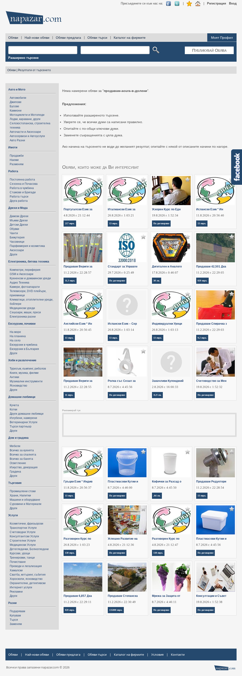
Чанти (14, 233)
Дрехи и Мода (18, 208)
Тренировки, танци (22, 557)
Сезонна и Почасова (24, 183)
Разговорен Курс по (77, 538)
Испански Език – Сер (122, 323)
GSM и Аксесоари (21, 274)
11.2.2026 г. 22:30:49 (122, 602)
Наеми (14, 160)
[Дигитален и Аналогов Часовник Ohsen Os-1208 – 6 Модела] (171, 247)
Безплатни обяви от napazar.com (33, 17)
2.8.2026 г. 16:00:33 (165, 387)
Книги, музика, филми (24, 373)
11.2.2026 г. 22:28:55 (77, 387)
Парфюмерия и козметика (27, 246)
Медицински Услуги (23, 545)
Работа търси (19, 196)
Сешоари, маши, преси (25, 312)
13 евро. (113, 223)
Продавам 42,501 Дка (211, 266)
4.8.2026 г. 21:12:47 (165, 545)
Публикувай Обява (209, 50)
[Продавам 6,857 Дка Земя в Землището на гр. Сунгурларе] (83, 577)
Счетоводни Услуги (22, 532)
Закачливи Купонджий (167, 381)
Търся (14, 619)
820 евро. (202, 280)
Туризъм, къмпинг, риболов (28, 368)
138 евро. (70, 552)
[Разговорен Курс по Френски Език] (171, 519)
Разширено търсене (23, 58)
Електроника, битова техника (28, 261)
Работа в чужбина (22, 188)
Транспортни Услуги (23, 528)
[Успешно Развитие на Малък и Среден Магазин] (127, 519)
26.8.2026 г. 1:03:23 (77, 545)
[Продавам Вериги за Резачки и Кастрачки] (83, 247)
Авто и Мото (16, 89)
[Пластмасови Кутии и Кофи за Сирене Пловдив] (215, 519)
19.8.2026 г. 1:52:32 (209, 387)
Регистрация (216, 3)
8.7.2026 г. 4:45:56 (120, 387)
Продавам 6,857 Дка (78, 596)
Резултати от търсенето (34, 70)
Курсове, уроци (20, 553)
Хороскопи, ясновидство (26, 579)
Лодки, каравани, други (25, 119)
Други (13, 254)
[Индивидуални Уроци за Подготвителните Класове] (171, 304)
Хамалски (16, 570)
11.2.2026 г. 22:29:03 (210, 330)
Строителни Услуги (23, 540)
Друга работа (19, 200)
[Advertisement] (151, 19)
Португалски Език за (78, 209)
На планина (18, 336)
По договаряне (161, 223)
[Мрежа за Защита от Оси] (171, 577)
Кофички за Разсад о (166, 481)
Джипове (16, 102)
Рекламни (16, 591)
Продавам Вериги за (78, 266)
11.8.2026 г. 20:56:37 (77, 487)
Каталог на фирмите (130, 37)
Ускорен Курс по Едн (166, 209)
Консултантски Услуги (24, 536)
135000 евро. (115, 610)
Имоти (12, 147)
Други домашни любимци (26, 413)
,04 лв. (156, 495)
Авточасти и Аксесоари (25, 131)
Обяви (13, 37)
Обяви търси (97, 37)
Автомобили (18, 97)
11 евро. (69, 395)
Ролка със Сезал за (122, 381)
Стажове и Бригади (23, 192)
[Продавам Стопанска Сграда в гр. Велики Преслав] (127, 577)
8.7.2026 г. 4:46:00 (120, 487)
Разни (12, 603)
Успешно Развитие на (123, 538)
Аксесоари (17, 250)
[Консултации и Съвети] (215, 577)
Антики (14, 377)
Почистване (18, 562)
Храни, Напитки (20, 495)
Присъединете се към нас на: (142, 3)
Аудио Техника (19, 282)
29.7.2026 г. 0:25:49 (121, 272)
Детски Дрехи (19, 224)
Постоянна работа (22, 179)
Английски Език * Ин (78, 323)
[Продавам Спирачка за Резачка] (215, 304)
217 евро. (70, 223)
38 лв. (156, 280)
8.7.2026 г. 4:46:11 (164, 602)
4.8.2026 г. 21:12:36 (121, 545)
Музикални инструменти (26, 381)
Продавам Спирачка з (211, 323)
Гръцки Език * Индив (78, 481)
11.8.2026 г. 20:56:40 (210, 215)
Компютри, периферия (25, 269)
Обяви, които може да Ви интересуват (100, 167)
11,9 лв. (157, 395)
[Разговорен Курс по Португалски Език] (83, 519)
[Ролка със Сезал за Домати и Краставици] (127, 362)
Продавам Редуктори (211, 481)
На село (15, 340)
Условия (157, 654)
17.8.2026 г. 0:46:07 (165, 272)
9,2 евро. (202, 337)
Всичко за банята (21, 459)
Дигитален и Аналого (167, 266)
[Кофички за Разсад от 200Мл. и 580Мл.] (171, 462)
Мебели (15, 446)
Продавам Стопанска (123, 596)
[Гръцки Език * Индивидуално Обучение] (83, 462)
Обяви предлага (68, 37)
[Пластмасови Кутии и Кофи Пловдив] (127, 462)
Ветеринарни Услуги (23, 422)
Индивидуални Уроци (167, 323)
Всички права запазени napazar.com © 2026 (37, 667)
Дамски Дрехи (19, 216)
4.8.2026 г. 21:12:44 (77, 215)
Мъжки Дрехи (19, 220)
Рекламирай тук (71, 410)
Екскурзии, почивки (21, 323)
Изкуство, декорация (24, 467)
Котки (13, 409)
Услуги (13, 515)
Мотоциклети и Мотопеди (27, 114)
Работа (13, 171)
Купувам (15, 615)
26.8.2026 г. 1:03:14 (121, 330)
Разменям (16, 164)
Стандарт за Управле (123, 266)
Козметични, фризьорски (26, 523)
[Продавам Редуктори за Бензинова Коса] (215, 462)
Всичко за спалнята (23, 454)
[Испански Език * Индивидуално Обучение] (215, 190)
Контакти (178, 654)
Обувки (14, 229)
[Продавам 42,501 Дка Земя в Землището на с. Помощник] (215, 247)
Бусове (14, 106)
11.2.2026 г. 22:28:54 (210, 487)
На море (15, 332)
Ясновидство (18, 385)
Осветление (18, 463)
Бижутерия (17, 237)
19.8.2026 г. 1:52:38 (209, 602)
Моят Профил (222, 37)
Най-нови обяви (37, 37)
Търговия (15, 483)
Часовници (17, 241)
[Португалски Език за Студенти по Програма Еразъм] (83, 190)
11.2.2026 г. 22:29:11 (77, 602)
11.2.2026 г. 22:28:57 (77, 272)
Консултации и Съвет (211, 596)
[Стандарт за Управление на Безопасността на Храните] (127, 247)
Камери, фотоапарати (25, 286)
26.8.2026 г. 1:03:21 (121, 215)
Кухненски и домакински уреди (30, 278)
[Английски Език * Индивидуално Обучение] (83, 304)
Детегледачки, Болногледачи (29, 549)
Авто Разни (17, 140)
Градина (15, 471)
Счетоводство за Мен (211, 381)
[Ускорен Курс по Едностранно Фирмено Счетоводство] (171, 190)
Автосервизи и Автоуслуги (27, 136)
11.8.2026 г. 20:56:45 (77, 330)
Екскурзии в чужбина (23, 344)
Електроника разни (23, 316)
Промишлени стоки (23, 491)
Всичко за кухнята (22, 450)
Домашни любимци (21, 397)
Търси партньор (20, 426)
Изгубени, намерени (23, 418)
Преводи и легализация (26, 566)
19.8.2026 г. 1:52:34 (165, 215)
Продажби (17, 155)
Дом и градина (18, 437)
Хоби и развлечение (22, 360)
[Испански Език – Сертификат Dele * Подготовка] (127, 304)
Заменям (16, 624)
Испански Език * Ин (209, 209)
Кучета (14, 405)
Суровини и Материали (25, 504)
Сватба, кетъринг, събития (28, 574)
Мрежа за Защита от (166, 596)
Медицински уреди (22, 308)
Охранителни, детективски (28, 583)
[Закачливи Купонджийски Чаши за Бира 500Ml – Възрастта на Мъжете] (171, 362)
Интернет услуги (21, 587)
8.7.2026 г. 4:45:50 (164, 487)
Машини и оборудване (25, 499)
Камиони (16, 110)
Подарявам (17, 611)
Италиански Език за (121, 209)
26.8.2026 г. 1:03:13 (165, 330)
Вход (233, 3)
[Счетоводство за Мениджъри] (215, 362)
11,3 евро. (70, 280)
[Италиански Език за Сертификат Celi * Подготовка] (127, 190)
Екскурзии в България (24, 349)
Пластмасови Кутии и (123, 481)
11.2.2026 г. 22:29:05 (210, 272)
